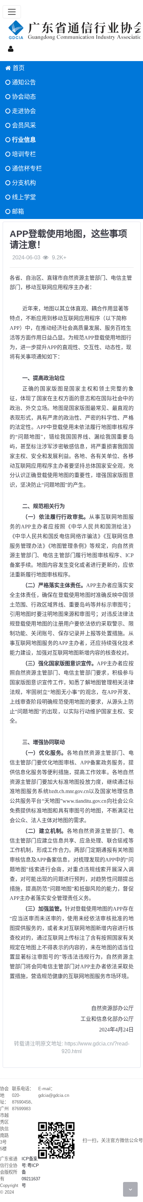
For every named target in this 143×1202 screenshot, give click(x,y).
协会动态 (23, 96)
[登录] (11, 48)
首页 (18, 68)
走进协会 (23, 111)
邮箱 (17, 211)
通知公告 (23, 82)
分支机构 (23, 183)
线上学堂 (23, 197)
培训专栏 (23, 154)
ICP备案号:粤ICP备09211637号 (31, 1172)
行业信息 (23, 140)
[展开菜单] (12, 11)
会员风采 (23, 125)
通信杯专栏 (26, 168)
